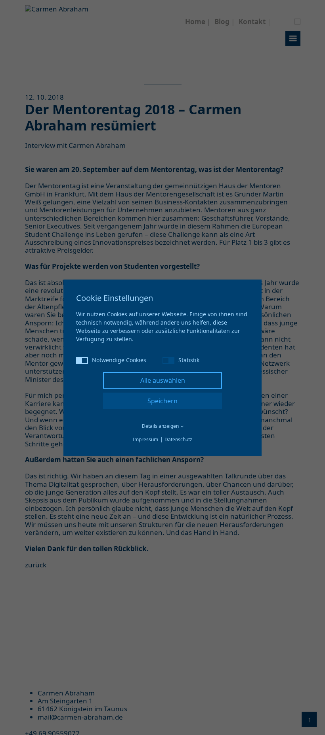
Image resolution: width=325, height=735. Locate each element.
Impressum (145, 439)
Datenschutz (178, 439)
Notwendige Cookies (119, 360)
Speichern (162, 401)
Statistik (188, 360)
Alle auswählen (162, 380)
